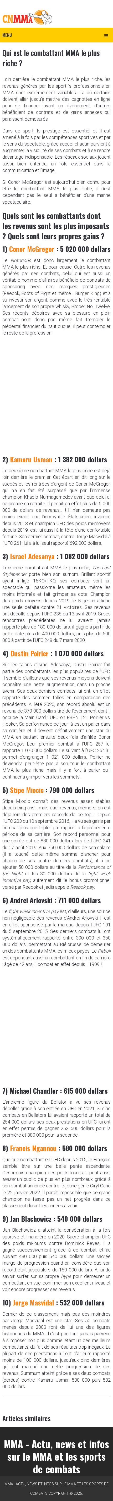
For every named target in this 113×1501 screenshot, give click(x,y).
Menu (7, 35)
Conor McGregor (31, 249)
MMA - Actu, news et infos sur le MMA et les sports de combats (56, 1456)
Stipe (17, 790)
